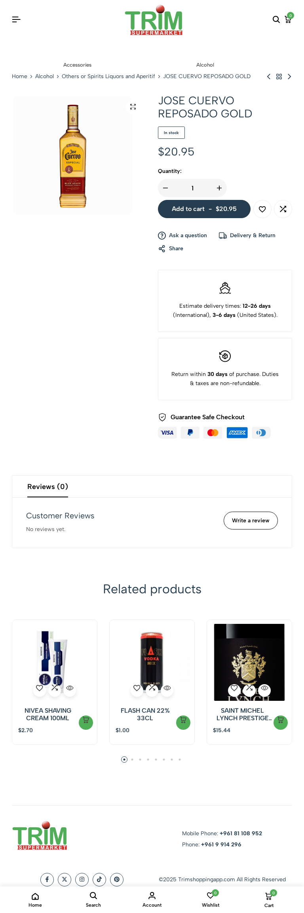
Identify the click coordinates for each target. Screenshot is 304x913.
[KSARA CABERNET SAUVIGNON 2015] (289, 77)
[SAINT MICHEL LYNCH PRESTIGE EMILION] (249, 662)
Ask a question (188, 235)
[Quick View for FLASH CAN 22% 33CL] (167, 690)
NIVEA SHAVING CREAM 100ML (48, 714)
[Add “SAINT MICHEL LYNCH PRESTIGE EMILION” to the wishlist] (234, 690)
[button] (283, 209)
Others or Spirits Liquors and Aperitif (108, 76)
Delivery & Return (253, 235)
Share (176, 248)
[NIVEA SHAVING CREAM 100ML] (54, 662)
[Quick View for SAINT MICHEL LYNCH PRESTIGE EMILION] (264, 690)
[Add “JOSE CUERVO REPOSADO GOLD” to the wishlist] (262, 209)
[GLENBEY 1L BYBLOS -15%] (269, 77)
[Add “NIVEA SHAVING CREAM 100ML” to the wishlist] (39, 690)
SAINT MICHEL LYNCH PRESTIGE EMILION (243, 714)
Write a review (251, 520)
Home (19, 76)
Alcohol (205, 65)
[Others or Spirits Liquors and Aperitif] (279, 77)
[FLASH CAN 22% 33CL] (152, 662)
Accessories (77, 65)
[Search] (276, 20)
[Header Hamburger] (16, 19)
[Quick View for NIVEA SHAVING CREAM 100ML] (69, 690)
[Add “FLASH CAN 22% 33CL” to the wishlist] (137, 690)
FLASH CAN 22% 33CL (145, 714)
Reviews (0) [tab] (47, 486)
